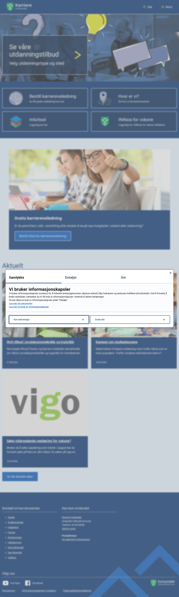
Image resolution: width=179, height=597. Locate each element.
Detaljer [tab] (71, 277)
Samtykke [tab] (16, 277)
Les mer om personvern (20, 303)
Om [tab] (123, 277)
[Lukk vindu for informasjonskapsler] (170, 273)
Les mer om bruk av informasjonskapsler (29, 306)
